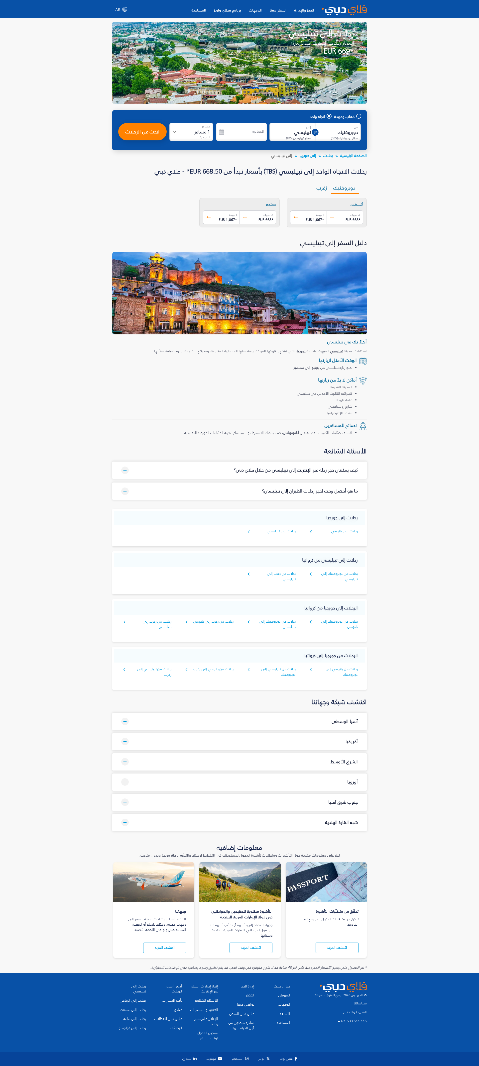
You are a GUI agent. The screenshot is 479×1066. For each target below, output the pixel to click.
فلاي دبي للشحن (241, 1013)
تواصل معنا (245, 1004)
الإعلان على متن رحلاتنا (206, 1021)
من (356, 127)
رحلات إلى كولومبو (132, 1028)
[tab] (345, 188)
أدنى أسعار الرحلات (173, 989)
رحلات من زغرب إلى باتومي (213, 621)
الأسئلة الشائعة (206, 1000)
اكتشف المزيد (337, 947)
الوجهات (255, 10)
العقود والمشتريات (204, 1009)
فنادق (178, 1009)
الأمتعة (285, 1013)
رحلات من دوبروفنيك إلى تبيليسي (277, 624)
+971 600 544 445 (352, 1021)
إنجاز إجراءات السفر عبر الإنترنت (204, 989)
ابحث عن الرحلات (142, 132)
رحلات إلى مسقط (133, 1009)
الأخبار (250, 995)
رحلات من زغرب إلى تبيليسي (281, 576)
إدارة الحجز (247, 986)
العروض (284, 995)
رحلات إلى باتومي (344, 531)
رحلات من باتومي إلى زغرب (213, 669)
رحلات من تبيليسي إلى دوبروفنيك (278, 672)
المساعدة (199, 10)
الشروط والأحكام (355, 1012)
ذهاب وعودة (344, 116)
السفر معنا (278, 10)
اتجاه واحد (317, 116)
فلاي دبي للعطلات (168, 1018)
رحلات (328, 155)
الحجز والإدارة (304, 10)
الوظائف (176, 1028)
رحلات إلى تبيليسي (281, 531)
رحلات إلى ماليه (134, 1018)
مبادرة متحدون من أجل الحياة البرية (241, 1025)
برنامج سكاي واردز (227, 10)
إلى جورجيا (307, 155)
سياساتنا (360, 1003)
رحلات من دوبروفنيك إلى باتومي (339, 624)
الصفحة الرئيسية (353, 155)
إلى (308, 127)
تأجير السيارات (172, 1000)
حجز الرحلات (282, 986)
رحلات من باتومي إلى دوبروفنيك (342, 672)
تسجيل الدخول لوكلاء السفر (208, 1036)
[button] (239, 470)
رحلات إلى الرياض (133, 1000)
